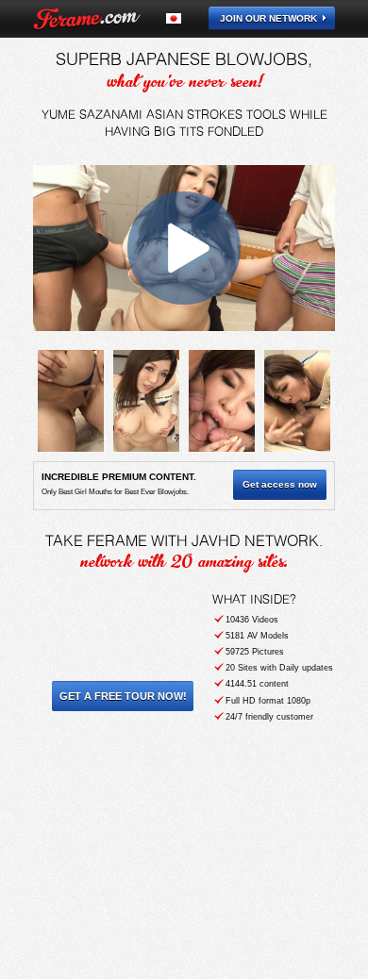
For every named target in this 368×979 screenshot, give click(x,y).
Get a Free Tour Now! (123, 696)
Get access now (280, 484)
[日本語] (184, 18)
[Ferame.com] (87, 19)
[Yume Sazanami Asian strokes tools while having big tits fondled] (71, 401)
